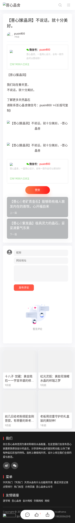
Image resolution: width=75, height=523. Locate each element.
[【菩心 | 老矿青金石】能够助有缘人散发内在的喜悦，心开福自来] (37, 207)
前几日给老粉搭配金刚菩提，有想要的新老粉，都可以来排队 (19, 419)
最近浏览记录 (61, 482)
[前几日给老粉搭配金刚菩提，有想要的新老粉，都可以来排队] (20, 401)
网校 (47, 500)
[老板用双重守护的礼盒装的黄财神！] (55, 401)
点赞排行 (7, 486)
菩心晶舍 (16, 500)
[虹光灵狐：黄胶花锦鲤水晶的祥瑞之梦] (55, 361)
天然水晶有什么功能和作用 (38, 482)
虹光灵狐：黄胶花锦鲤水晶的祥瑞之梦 (54, 378)
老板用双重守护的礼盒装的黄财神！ (54, 418)
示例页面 (30, 486)
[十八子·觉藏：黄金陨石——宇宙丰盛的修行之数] (20, 361)
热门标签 (18, 486)
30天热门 (8, 482)
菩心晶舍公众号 (44, 486)
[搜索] (60, 5)
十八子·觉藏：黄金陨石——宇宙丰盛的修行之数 (19, 379)
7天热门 (18, 482)
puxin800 (19, 33)
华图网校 (38, 500)
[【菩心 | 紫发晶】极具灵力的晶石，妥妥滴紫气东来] (37, 229)
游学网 (6, 500)
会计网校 (27, 500)
